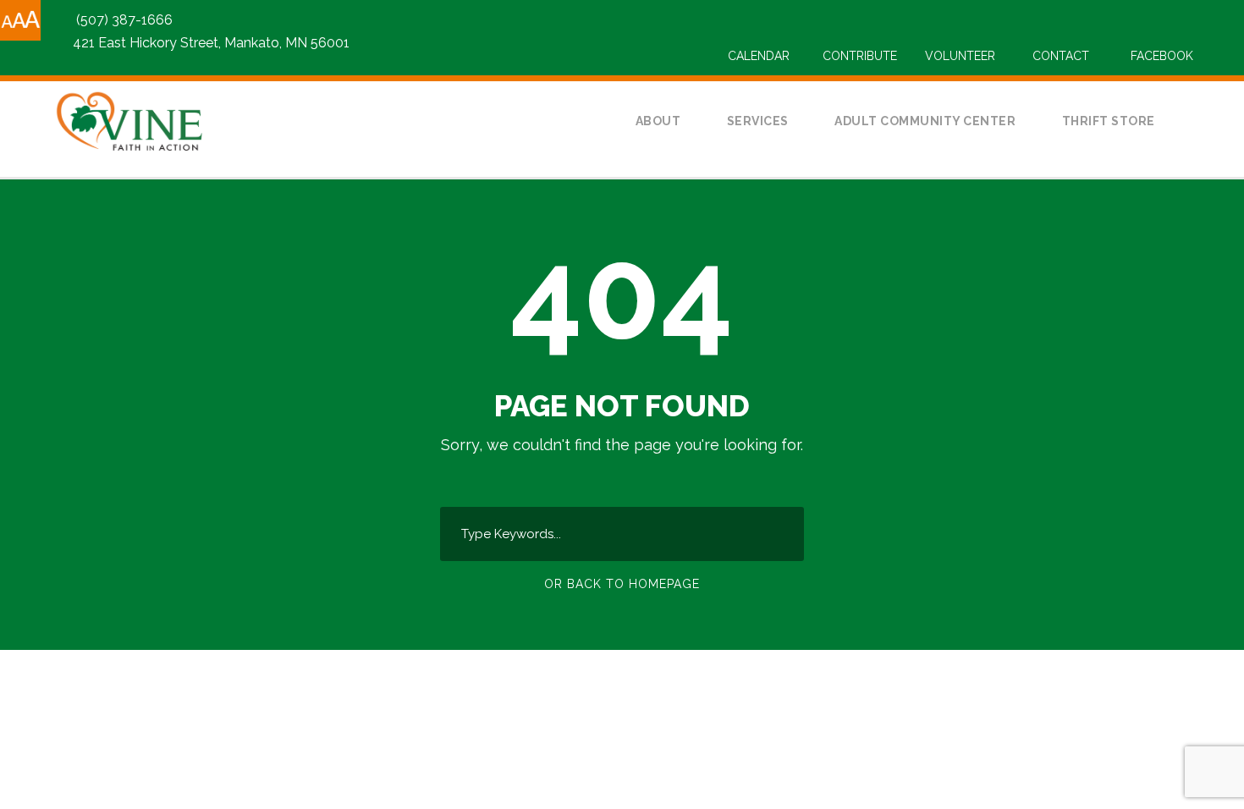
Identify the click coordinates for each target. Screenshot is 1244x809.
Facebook (1162, 56)
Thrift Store (1108, 121)
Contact (1060, 56)
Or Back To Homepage (622, 584)
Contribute (860, 56)
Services (758, 121)
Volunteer (960, 56)
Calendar (759, 56)
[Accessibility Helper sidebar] (20, 20)
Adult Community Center (925, 121)
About (658, 121)
